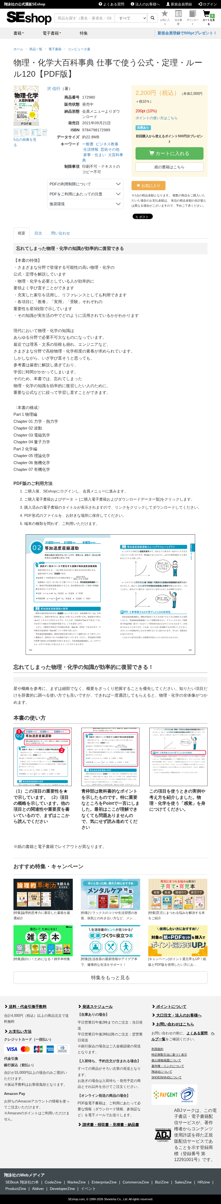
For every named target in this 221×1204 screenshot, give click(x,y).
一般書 (88, 144)
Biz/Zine (162, 1182)
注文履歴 (178, 22)
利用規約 (157, 1049)
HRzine (204, 1182)
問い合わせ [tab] (60, 233)
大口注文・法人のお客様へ (178, 1015)
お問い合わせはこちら (174, 1024)
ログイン (209, 4)
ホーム (18, 49)
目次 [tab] (38, 233)
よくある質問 (113, 4)
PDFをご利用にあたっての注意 (76, 194)
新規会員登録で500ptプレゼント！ (187, 33)
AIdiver (38, 1188)
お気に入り (165, 22)
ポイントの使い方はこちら (157, 118)
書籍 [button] (17, 33)
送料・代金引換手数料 (27, 1006)
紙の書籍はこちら (169, 167)
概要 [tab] (21, 233)
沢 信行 (53, 88)
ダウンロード (193, 22)
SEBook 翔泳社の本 (22, 1182)
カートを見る (209, 20)
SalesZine (183, 1182)
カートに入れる (171, 153)
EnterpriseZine (104, 1182)
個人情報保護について (166, 1060)
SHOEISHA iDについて (166, 1077)
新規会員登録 (181, 4)
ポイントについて (171, 1006)
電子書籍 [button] (51, 33)
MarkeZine (76, 1182)
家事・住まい (94, 155)
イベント (88, 1188)
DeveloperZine (62, 1188)
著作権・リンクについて (167, 1066)
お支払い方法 (20, 1031)
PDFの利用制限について (70, 184)
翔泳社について (161, 1071)
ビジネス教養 (107, 144)
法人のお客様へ (147, 4)
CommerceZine (136, 1182)
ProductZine (15, 1188)
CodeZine (53, 1182)
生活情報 (90, 149)
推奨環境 (57, 204)
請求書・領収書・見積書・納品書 (110, 1124)
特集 (84, 33)
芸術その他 (110, 149)
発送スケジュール (97, 1006)
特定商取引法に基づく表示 (169, 1054)
